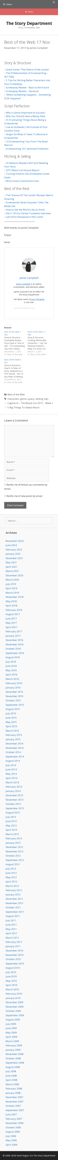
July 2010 (11, 972)
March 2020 (12, 579)
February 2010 (14, 993)
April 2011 (11, 933)
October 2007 (13, 1105)
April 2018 (11, 605)
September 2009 (15, 1015)
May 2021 (11, 562)
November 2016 (15, 644)
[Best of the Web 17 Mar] (39, 343)
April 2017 (11, 627)
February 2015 (14, 735)
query (31, 398)
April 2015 (11, 726)
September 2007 (15, 1110)
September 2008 (15, 1062)
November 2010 (15, 955)
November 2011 (15, 903)
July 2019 (11, 584)
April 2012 (11, 881)
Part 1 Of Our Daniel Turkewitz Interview (28, 213)
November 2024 (15, 541)
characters (13, 398)
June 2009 (11, 1028)
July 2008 (11, 1071)
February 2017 (14, 631)
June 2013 (11, 821)
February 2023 (14, 549)
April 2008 (11, 1080)
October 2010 (13, 959)
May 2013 (11, 825)
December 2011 (14, 898)
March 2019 (12, 592)
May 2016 (11, 670)
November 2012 (15, 851)
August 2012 (13, 864)
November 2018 (15, 597)
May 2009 (11, 1032)
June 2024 (11, 545)
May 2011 (11, 929)
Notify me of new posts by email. (25, 496)
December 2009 (14, 1002)
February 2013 (14, 838)
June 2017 (11, 618)
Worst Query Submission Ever (22, 181)
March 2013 (12, 834)
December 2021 (14, 558)
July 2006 (11, 1136)
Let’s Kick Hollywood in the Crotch (24, 216)
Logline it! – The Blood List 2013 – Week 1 (30, 403)
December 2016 (14, 640)
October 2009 (13, 1011)
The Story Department (29, 23)
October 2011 (13, 907)
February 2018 (14, 610)
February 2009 (14, 1045)
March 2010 (12, 989)
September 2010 (15, 963)
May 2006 (11, 1140)
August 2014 (13, 760)
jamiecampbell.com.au (24, 308)
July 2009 (11, 1024)
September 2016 (15, 653)
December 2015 (14, 691)
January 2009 (13, 1049)
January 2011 (13, 946)
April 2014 (11, 778)
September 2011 (15, 911)
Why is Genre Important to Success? (25, 112)
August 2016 (13, 657)
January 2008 (13, 1093)
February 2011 (14, 942)
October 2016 (13, 648)
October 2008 (13, 1058)
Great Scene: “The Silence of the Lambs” (27, 69)
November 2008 (15, 1054)
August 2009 (13, 1019)
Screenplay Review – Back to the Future (27, 87)
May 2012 (11, 877)
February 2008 (14, 1088)
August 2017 (13, 614)
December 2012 (14, 847)
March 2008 (12, 1084)
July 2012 (11, 868)
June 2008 (11, 1075)
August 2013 (13, 812)
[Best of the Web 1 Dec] (16, 343)
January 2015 (13, 739)
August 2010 (13, 967)
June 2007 (11, 1114)
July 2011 (11, 920)
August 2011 (13, 916)
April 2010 (11, 985)
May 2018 (11, 601)
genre (23, 398)
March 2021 (12, 571)
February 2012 (14, 890)
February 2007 (14, 1118)
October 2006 (13, 1127)
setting (39, 398)
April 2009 (11, 1036)
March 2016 (12, 679)
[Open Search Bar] (54, 2)
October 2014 (13, 752)
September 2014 (15, 756)
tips (46, 398)
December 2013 (14, 795)
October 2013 (13, 804)
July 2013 (11, 817)
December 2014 (14, 743)
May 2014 (11, 773)
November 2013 (15, 799)
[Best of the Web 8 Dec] (16, 371)
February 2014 (14, 786)
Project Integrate (36, 299)
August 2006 (13, 1131)
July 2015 (11, 713)
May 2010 (11, 980)
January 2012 (13, 894)
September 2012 (15, 860)
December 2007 (14, 1097)
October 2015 (13, 700)
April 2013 (11, 829)
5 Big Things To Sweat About (23, 407)
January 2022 (13, 553)
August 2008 (13, 1067)
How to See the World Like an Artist (25, 209)
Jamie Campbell (23, 284)
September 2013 (15, 808)
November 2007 (15, 1101)
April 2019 (11, 588)
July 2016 (11, 661)
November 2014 (15, 748)
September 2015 (15, 704)
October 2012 (13, 855)
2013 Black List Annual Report (22, 170)
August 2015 (13, 709)
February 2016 (14, 683)
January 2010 (13, 998)
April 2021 (11, 566)
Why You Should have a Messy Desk (25, 116)
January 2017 (13, 635)
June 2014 (11, 769)
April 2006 (11, 1144)
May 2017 (11, 622)
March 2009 (12, 1041)
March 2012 (12, 886)
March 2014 (12, 782)
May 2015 (11, 722)
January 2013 (13, 842)
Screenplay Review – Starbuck (22, 91)
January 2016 (13, 687)
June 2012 (11, 873)
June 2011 (11, 924)
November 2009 (15, 1006)
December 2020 (14, 575)
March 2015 (12, 730)
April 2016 (11, 674)
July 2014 (11, 765)
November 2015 (15, 696)
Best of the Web (16, 394)
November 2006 (15, 1123)
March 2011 (12, 937)
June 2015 (11, 717)
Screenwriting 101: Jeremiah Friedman (27, 148)
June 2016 (11, 666)
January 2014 (13, 791)
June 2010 (11, 976)
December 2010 (14, 950)
